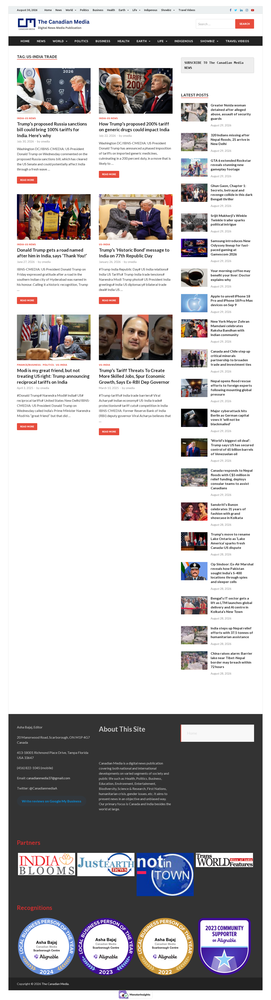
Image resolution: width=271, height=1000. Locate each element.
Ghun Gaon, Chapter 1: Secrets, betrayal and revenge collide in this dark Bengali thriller (232, 192)
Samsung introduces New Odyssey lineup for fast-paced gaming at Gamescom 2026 (230, 247)
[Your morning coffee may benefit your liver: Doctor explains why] (194, 271)
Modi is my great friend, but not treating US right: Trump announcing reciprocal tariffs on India (53, 376)
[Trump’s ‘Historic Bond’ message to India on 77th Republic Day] (136, 218)
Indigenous (150, 10)
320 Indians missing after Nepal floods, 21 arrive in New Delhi (230, 139)
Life (135, 10)
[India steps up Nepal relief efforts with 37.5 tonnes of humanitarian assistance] (194, 628)
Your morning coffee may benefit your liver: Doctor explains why (230, 275)
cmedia (45, 141)
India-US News (26, 118)
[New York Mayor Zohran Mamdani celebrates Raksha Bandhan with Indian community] (194, 322)
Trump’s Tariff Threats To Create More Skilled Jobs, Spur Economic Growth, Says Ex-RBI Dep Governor (134, 376)
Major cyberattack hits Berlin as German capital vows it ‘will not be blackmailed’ (230, 417)
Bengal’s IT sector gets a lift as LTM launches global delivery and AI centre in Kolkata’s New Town (231, 604)
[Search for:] (225, 24)
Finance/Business (29, 365)
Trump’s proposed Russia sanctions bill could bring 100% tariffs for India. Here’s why (52, 129)
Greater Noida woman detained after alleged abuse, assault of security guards (231, 111)
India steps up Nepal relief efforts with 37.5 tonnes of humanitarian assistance (232, 632)
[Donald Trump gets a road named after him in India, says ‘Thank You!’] (54, 218)
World (69, 10)
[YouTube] (252, 10)
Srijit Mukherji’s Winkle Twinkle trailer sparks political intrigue (229, 219)
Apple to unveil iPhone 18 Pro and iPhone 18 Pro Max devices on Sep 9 (232, 300)
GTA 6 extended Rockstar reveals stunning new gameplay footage (231, 164)
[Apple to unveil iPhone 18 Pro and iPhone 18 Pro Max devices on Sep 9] (194, 296)
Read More (27, 180)
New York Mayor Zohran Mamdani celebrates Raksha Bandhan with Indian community (230, 327)
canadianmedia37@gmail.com (48, 778)
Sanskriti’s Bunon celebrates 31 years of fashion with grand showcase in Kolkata (228, 511)
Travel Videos (186, 10)
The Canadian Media (55, 984)
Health (111, 10)
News (58, 10)
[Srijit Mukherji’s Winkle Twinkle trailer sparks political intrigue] (194, 216)
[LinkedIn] (241, 10)
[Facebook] (230, 10)
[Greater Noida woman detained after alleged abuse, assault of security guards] (194, 105)
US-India (104, 244)
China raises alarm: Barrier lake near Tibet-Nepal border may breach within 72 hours (231, 659)
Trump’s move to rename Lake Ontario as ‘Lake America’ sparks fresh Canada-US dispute (230, 540)
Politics (84, 10)
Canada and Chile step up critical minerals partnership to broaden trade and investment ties (231, 357)
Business (98, 10)
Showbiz (166, 10)
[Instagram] (247, 10)
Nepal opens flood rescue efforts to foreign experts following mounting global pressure (231, 387)
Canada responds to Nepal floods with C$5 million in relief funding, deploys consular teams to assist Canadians (232, 479)
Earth (122, 10)
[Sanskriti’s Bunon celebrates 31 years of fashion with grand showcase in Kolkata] (194, 505)
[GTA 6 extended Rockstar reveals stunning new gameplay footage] (194, 161)
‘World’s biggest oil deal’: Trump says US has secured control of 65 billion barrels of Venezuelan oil (232, 447)
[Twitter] (235, 10)
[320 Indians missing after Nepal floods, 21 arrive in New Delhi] (194, 135)
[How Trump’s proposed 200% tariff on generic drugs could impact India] (136, 92)
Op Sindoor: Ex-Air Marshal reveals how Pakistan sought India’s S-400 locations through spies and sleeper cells (232, 573)
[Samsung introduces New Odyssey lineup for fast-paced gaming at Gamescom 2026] (194, 241)
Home (48, 10)
